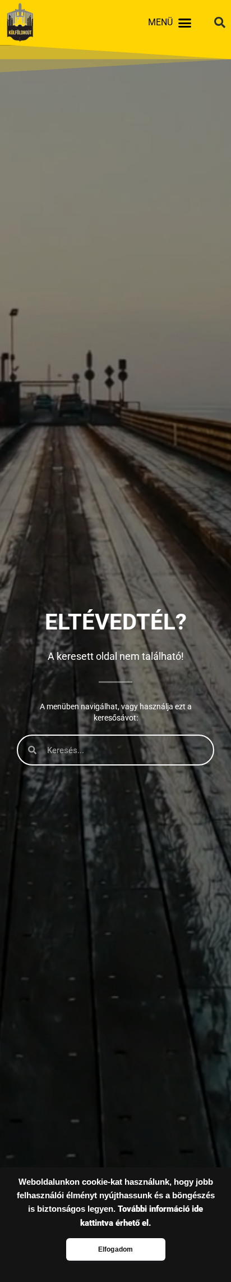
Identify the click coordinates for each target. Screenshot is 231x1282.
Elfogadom (115, 1249)
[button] (185, 22)
